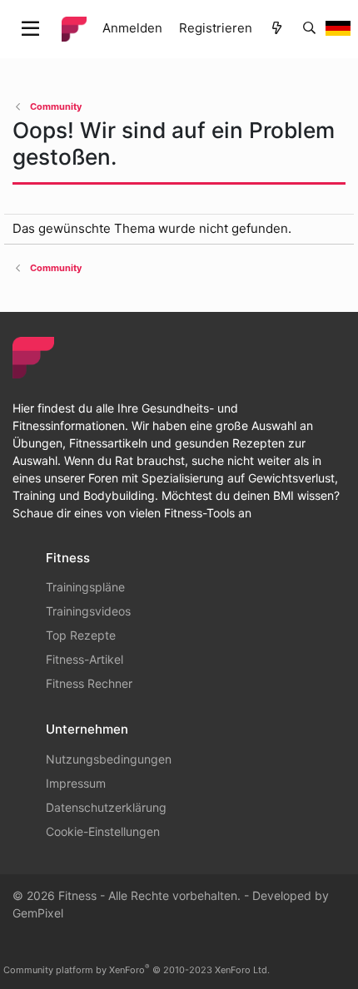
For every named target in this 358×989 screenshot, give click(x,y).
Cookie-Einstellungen (103, 831)
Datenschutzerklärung (106, 807)
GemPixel (37, 913)
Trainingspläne (85, 587)
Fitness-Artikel (84, 659)
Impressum (76, 783)
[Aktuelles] (277, 28)
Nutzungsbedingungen (109, 759)
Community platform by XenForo (136, 970)
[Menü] (30, 29)
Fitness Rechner (89, 683)
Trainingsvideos (88, 611)
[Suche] (309, 28)
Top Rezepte (81, 635)
